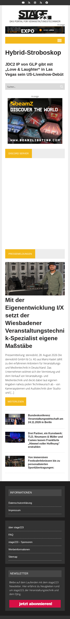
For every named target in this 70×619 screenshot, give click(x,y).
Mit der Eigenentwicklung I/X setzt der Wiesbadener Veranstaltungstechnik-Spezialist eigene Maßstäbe (34, 323)
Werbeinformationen (19, 549)
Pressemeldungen (20, 254)
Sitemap (12, 556)
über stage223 (16, 527)
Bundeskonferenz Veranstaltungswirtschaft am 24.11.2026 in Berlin (45, 419)
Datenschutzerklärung (20, 502)
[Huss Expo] (35, 30)
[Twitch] (40, 2)
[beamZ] (35, 121)
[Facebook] (46, 2)
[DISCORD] (29, 2)
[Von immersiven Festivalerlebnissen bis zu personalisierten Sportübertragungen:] (15, 464)
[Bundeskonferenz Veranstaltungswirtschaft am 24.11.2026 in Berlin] (15, 422)
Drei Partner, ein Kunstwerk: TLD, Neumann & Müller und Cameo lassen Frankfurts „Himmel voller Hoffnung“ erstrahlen (45, 440)
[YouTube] (23, 2)
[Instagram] (35, 2)
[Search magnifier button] (61, 86)
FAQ (10, 534)
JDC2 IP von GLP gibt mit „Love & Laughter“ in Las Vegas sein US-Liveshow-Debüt (34, 69)
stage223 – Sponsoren (20, 542)
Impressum (14, 510)
